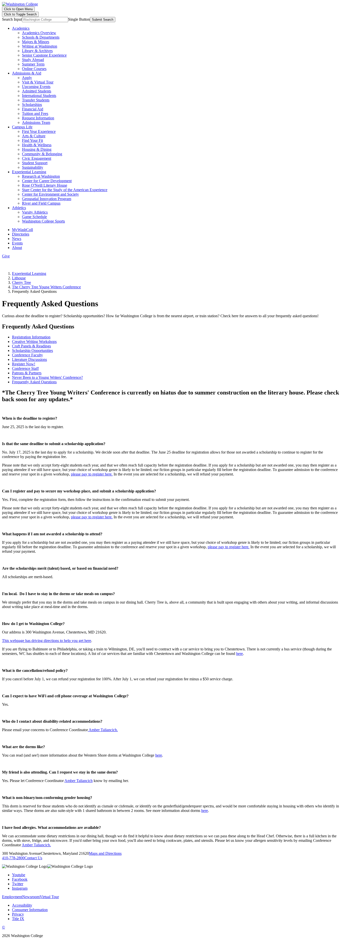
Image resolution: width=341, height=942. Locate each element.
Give (6, 256)
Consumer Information (30, 910)
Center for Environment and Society (50, 194)
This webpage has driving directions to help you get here (46, 640)
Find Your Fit (32, 140)
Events (17, 243)
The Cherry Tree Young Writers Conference (46, 287)
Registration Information (31, 337)
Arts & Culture (33, 136)
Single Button (79, 19)
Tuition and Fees (35, 113)
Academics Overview (39, 33)
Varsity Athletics (35, 212)
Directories (20, 234)
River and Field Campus (41, 203)
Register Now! (23, 364)
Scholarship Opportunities (32, 350)
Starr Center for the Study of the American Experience (64, 190)
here (239, 653)
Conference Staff (25, 368)
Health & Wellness (36, 145)
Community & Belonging (42, 154)
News (16, 238)
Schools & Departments (40, 37)
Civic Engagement (36, 158)
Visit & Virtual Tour (37, 82)
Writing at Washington (39, 46)
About (17, 247)
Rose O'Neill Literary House (44, 185)
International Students (39, 95)
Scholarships (32, 104)
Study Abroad (33, 60)
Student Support (34, 163)
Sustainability (32, 167)
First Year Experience (39, 131)
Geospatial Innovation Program (46, 199)
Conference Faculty (27, 355)
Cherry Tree (21, 282)
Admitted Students (36, 91)
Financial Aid (32, 109)
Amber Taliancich (78, 781)
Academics (20, 28)
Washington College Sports (43, 221)
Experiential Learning (29, 172)
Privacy (18, 914)
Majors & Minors (35, 42)
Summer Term (33, 64)
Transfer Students (35, 100)
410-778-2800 (13, 858)
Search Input (12, 19)
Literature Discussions (29, 359)
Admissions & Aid (26, 73)
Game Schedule (34, 217)
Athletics (19, 208)
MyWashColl (22, 230)
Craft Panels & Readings (31, 346)
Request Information (38, 118)
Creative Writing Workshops (34, 341)
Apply (27, 78)
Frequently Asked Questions (34, 382)
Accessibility (22, 905)
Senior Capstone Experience (44, 55)
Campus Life (22, 127)
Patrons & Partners (26, 373)
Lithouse (19, 278)
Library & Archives (37, 51)
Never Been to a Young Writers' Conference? (47, 377)
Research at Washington (41, 176)
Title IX (18, 919)
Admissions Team (36, 122)
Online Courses (34, 69)
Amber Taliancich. (103, 730)
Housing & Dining (36, 149)
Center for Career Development (47, 181)
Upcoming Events (36, 86)
